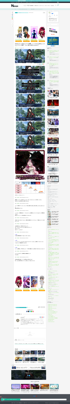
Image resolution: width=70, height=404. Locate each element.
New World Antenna (51, 319)
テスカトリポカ (49, 201)
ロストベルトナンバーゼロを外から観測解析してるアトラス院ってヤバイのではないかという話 (53, 258)
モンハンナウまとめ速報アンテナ (53, 311)
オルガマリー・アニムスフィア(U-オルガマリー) (53, 197)
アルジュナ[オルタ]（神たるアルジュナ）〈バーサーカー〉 (53, 191)
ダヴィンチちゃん (54, 200)
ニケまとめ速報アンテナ (51, 316)
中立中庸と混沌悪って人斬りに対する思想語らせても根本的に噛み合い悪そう (53, 249)
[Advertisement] (30, 19)
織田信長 (54, 206)
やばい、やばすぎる (51, 297)
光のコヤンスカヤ (50, 206)
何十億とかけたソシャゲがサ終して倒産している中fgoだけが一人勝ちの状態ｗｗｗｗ (53, 265)
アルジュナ (49, 190)
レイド (16, 46)
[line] (42, 64)
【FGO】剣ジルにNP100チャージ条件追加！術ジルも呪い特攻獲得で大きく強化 (54, 51)
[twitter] (58, 2)
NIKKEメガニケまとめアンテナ (52, 304)
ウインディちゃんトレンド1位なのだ (53, 295)
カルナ (48, 198)
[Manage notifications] (0, 396)
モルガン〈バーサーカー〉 (51, 205)
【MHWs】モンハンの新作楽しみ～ (53, 284)
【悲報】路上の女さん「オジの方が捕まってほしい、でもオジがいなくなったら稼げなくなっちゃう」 (53, 281)
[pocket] (43, 64)
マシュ (56, 201)
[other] (43, 328)
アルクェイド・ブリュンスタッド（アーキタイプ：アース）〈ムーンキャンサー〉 (53, 189)
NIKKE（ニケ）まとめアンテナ (52, 305)
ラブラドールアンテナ (51, 321)
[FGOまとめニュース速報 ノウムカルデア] (14, 6)
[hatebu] (12, 16)
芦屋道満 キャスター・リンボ (51, 207)
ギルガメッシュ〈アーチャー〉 (51, 199)
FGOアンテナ (50, 314)
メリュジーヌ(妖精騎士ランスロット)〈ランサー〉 (53, 204)
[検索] (58, 24)
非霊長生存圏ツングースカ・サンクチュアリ (23, 12)
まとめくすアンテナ (51, 310)
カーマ (51, 198)
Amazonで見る (19, 290)
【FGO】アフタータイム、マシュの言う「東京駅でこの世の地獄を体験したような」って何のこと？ (54, 81)
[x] (12, 15)
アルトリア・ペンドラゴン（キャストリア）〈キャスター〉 (52, 194)
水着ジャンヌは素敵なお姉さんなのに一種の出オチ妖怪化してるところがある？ (53, 233)
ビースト (53, 201)
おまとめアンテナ (50, 320)
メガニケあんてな (50, 315)
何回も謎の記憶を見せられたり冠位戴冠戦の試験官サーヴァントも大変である (53, 245)
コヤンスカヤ (49, 200)
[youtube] (42, 328)
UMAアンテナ (50, 309)
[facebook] (57, 2)
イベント (16, 12)
